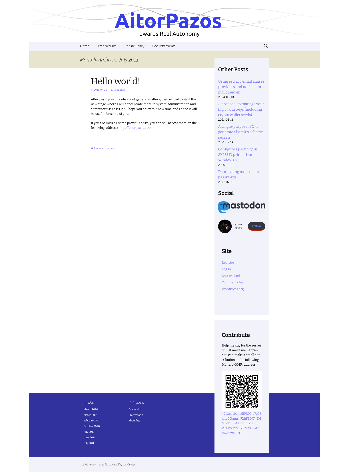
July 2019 (89, 431)
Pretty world (136, 415)
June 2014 (89, 437)
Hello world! (115, 81)
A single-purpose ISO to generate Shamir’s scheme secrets (240, 132)
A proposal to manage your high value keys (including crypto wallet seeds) (241, 109)
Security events (163, 46)
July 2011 (89, 443)
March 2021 (90, 415)
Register (228, 262)
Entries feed (231, 276)
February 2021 (92, 420)
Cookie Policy (134, 46)
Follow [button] (256, 226)
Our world (135, 409)
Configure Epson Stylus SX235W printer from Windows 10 (238, 154)
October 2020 (92, 426)
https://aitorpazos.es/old (136, 128)
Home (84, 46)
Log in (226, 269)
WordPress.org (233, 289)
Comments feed (233, 282)
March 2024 (91, 409)
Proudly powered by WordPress (117, 464)
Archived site (107, 46)
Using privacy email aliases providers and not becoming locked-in (241, 86)
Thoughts (119, 89)
